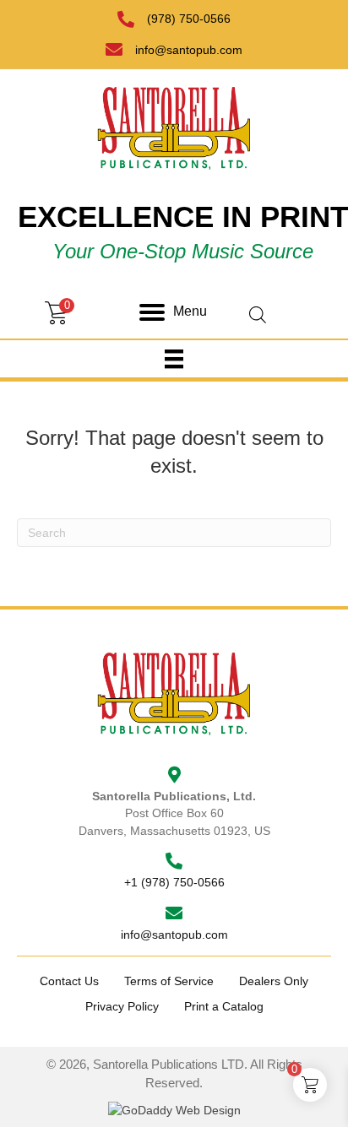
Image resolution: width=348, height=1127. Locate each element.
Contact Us (69, 981)
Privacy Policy (122, 1006)
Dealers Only (273, 981)
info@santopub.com (188, 50)
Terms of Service (169, 981)
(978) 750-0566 (189, 18)
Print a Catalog (224, 1006)
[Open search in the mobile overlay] (290, 291)
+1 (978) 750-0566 (174, 882)
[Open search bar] (257, 313)
